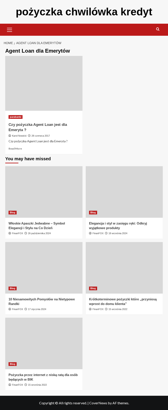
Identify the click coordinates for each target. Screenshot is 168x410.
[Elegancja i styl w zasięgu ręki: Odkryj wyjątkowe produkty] (124, 192)
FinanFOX (17, 233)
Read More (15, 148)
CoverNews (98, 403)
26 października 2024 (39, 233)
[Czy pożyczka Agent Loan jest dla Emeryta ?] (43, 83)
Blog (12, 212)
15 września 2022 (117, 309)
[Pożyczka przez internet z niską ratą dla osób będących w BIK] (43, 343)
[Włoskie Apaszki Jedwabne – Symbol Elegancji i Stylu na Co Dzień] (43, 192)
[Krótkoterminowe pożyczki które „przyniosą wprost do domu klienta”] (124, 268)
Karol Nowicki (19, 135)
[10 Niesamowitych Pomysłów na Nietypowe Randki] (43, 268)
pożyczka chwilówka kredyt (84, 12)
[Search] (158, 29)
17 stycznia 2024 (37, 309)
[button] (9, 29)
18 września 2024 (117, 233)
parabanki (15, 117)
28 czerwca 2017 (41, 135)
